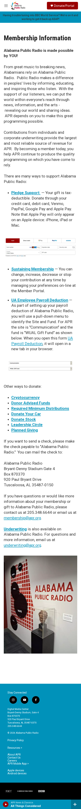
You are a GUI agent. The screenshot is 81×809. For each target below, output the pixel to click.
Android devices (17, 773)
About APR (14, 754)
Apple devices (16, 770)
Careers (12, 760)
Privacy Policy (16, 740)
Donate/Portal (64, 5)
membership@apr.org (22, 518)
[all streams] (76, 804)
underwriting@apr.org (22, 545)
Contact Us (14, 757)
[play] (5, 804)
